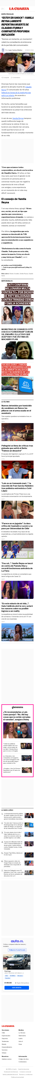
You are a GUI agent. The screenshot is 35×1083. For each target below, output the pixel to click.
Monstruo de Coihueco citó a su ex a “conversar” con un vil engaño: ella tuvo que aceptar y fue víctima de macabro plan (17, 334)
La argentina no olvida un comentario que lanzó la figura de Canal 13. (16, 575)
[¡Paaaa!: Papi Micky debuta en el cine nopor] (29, 855)
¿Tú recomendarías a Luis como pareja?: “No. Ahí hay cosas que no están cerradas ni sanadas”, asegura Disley (16, 716)
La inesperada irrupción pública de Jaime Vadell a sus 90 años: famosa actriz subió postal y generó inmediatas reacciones (13, 816)
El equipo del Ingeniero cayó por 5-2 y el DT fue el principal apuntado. (17, 455)
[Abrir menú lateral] (3, 8)
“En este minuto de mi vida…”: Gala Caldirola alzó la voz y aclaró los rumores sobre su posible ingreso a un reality (17, 607)
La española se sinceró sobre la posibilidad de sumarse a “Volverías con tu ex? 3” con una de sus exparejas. (17, 616)
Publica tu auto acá (17, 950)
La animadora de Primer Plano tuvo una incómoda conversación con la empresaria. (16, 495)
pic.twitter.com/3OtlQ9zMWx (11, 265)
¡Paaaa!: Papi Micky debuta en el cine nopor (13, 854)
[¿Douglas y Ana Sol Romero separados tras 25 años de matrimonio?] (27, 770)
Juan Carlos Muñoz (15, 50)
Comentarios (16, 77)
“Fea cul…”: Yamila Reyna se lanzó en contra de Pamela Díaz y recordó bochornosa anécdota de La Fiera (17, 567)
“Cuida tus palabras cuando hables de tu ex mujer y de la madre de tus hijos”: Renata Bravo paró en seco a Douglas (10, 747)
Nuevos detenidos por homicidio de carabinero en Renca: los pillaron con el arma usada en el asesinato (16, 409)
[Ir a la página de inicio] (19, 8)
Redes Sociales (14, 274)
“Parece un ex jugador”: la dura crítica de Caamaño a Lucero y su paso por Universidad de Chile (17, 526)
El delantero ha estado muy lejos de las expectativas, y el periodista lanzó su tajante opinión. (17, 533)
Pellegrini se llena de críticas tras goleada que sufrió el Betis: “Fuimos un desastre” (17, 448)
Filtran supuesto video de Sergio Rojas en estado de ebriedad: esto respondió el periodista (12, 863)
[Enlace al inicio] (17, 707)
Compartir (6, 77)
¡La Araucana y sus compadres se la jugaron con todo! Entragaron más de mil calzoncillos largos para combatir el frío (11, 759)
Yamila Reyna (18, 118)
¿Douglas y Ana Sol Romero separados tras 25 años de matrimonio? (12, 770)
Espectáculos (7, 14)
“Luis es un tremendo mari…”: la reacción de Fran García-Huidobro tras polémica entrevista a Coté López (17, 487)
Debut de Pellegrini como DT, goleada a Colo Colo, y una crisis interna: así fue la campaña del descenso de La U (14, 873)
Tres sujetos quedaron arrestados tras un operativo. (16, 417)
